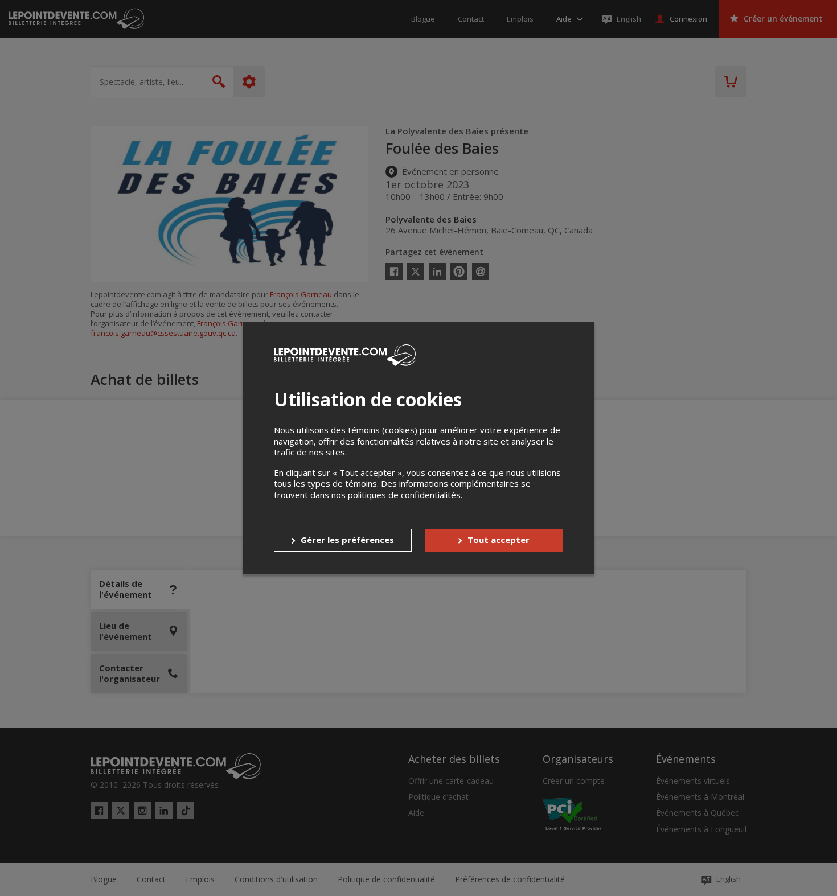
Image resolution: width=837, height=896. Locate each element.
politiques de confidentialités (404, 494)
